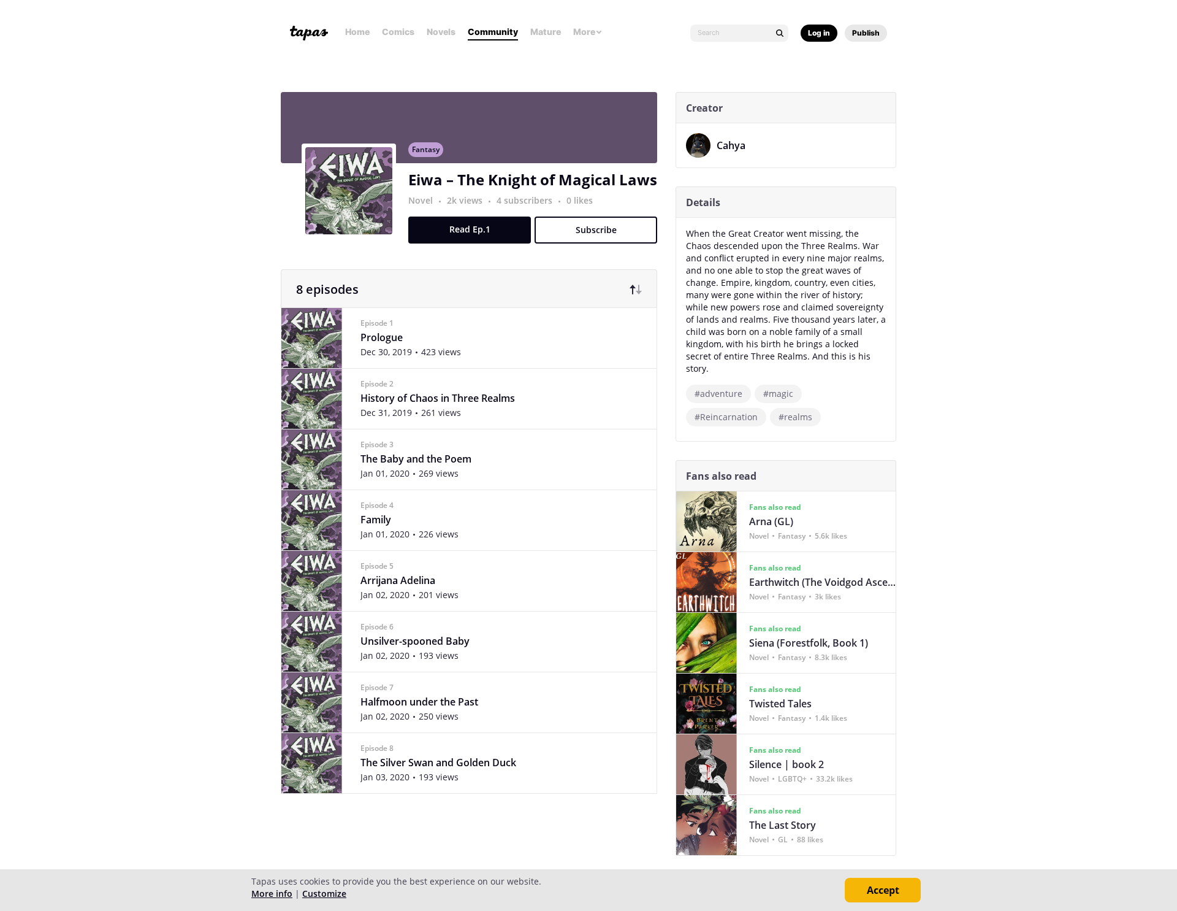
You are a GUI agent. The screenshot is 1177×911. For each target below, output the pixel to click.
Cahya (731, 145)
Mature (545, 31)
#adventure (718, 393)
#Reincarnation (726, 417)
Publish (866, 32)
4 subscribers (526, 200)
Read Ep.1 (469, 229)
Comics (398, 31)
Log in (819, 32)
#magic (778, 393)
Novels (441, 31)
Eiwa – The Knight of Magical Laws (532, 179)
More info (271, 893)
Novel (420, 200)
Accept (883, 890)
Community (493, 31)
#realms (795, 417)
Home (357, 31)
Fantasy (426, 149)
